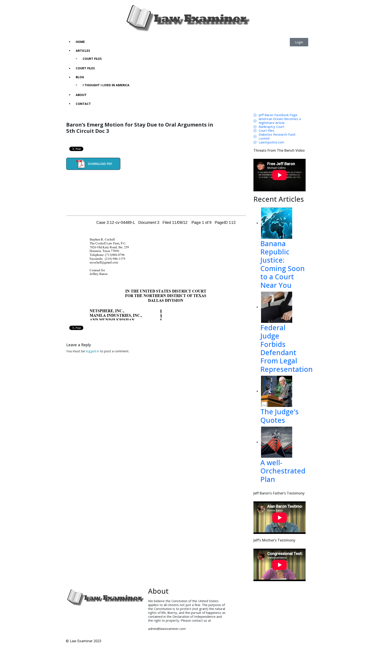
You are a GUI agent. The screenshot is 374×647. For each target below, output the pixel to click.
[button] (299, 42)
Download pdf (100, 164)
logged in (92, 351)
